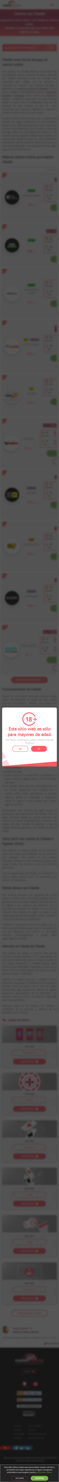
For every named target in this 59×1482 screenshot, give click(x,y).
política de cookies (44, 1472)
